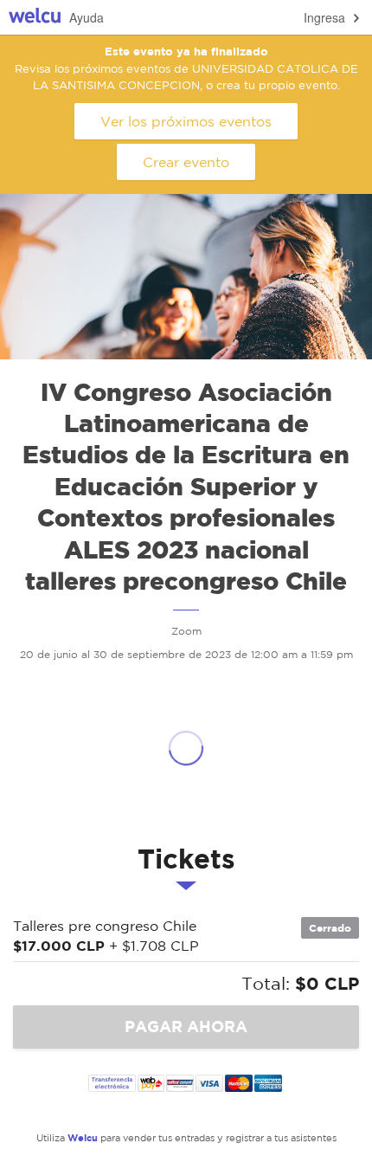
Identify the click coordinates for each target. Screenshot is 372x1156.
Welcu (35, 18)
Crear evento (186, 162)
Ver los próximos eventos (186, 121)
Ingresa (324, 17)
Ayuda (86, 17)
